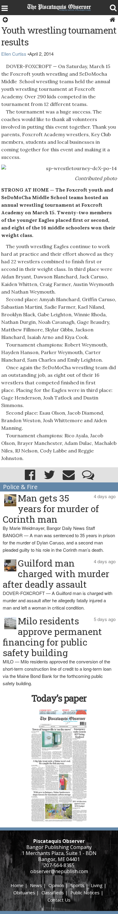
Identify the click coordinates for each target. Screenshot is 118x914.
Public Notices (85, 892)
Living (97, 885)
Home (17, 885)
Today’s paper (59, 698)
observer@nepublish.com (59, 871)
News (36, 885)
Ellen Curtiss (13, 54)
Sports (77, 885)
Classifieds (52, 892)
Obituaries (24, 892)
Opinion (56, 885)
